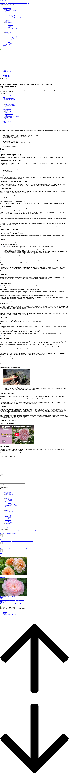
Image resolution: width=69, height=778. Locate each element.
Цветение (5, 115)
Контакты (5, 612)
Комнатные (8, 498)
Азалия (9, 14)
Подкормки (8, 111)
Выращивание (6, 101)
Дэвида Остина (17, 29)
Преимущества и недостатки (9, 99)
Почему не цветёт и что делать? (12, 118)
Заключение (5, 125)
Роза (9, 27)
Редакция (5, 613)
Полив (6, 110)
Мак (9, 42)
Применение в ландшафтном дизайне (11, 100)
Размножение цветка (7, 120)
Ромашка (10, 31)
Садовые (7, 23)
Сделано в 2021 (3, 618)
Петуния (10, 43)
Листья (12, 38)
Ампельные (8, 9)
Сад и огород (6, 526)
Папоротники (8, 22)
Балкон (4, 45)
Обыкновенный (17, 17)
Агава (9, 33)
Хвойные (7, 44)
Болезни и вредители (15, 36)
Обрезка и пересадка (10, 112)
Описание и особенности (8, 95)
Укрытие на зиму (9, 114)
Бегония (10, 499)
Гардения (10, 500)
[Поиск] (13, 4)
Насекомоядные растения (11, 19)
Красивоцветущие (9, 12)
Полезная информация (8, 46)
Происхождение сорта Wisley (9, 98)
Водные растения (9, 494)
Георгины (10, 25)
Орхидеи (7, 20)
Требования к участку (10, 105)
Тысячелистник (11, 15)
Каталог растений (7, 8)
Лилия (9, 26)
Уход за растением (7, 109)
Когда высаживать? (9, 104)
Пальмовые (8, 21)
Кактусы (7, 11)
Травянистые (8, 40)
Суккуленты (8, 32)
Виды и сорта (14, 16)
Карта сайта (5, 610)
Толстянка (10, 34)
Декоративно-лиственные (11, 10)
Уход (12, 39)
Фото (4, 97)
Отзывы (4, 122)
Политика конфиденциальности (10, 614)
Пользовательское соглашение (10, 615)
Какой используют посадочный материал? (15, 103)
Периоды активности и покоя (12, 116)
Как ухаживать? (9, 117)
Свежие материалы (7, 527)
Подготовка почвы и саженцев (12, 106)
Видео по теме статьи (8, 123)
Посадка (7, 108)
